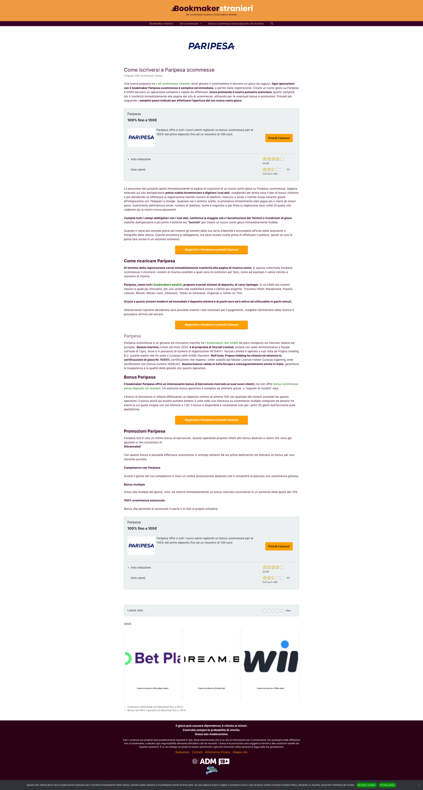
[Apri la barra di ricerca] (272, 23)
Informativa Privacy (217, 752)
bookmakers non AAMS (222, 342)
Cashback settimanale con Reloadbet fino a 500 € (155, 706)
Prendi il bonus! (279, 138)
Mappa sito (240, 752)
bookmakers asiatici (168, 284)
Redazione (182, 752)
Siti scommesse (189, 23)
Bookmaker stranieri (161, 23)
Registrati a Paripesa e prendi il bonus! (211, 249)
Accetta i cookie (366, 785)
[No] (419, 785)
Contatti (197, 752)
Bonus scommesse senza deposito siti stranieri (236, 23)
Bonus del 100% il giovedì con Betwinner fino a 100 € (157, 710)
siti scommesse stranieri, (174, 83)
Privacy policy (387, 785)
